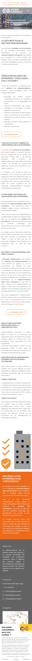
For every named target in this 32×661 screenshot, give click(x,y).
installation (6, 150)
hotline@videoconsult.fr (13, 595)
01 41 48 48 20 (25, 4)
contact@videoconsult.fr (12, 4)
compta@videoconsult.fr (13, 599)
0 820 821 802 (15, 302)
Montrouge (19, 304)
